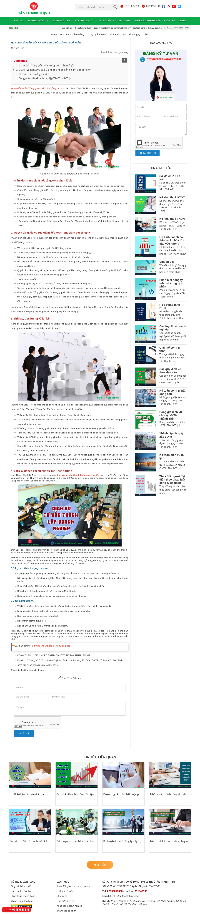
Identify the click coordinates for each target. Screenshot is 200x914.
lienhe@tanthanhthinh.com (31, 670)
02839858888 (132, 6)
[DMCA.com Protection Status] (21, 906)
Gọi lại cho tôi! (147, 152)
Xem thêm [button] (100, 864)
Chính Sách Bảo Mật (21, 900)
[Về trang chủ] (34, 8)
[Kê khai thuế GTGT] (145, 205)
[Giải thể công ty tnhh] (145, 355)
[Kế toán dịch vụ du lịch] (145, 462)
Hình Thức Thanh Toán (23, 895)
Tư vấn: (16, 909)
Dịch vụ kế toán (61, 21)
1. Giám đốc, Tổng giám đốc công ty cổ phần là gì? (45, 65)
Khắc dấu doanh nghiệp (147, 21)
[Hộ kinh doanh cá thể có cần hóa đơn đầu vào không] (145, 246)
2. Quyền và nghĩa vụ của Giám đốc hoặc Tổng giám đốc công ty (53, 69)
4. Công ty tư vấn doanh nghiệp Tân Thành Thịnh (44, 78)
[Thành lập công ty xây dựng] (145, 441)
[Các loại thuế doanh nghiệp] (145, 334)
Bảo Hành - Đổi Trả (21, 891)
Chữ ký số (169, 21)
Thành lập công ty (38, 21)
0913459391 (153, 6)
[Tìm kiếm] (115, 7)
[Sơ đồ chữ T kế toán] (145, 183)
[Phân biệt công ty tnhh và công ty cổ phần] (145, 289)
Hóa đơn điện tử (83, 21)
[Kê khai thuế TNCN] (145, 224)
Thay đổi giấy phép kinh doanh (114, 21)
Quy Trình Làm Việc (21, 886)
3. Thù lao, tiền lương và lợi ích (33, 74)
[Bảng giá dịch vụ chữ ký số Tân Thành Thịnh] (145, 419)
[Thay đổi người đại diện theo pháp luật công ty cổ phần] (145, 485)
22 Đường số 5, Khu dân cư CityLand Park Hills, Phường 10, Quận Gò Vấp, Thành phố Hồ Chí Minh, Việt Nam (144, 902)
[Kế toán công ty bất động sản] (145, 398)
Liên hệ (182, 21)
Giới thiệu (19, 21)
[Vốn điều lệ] (145, 267)
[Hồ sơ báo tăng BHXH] (145, 312)
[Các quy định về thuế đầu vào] (145, 377)
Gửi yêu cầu (23, 733)
